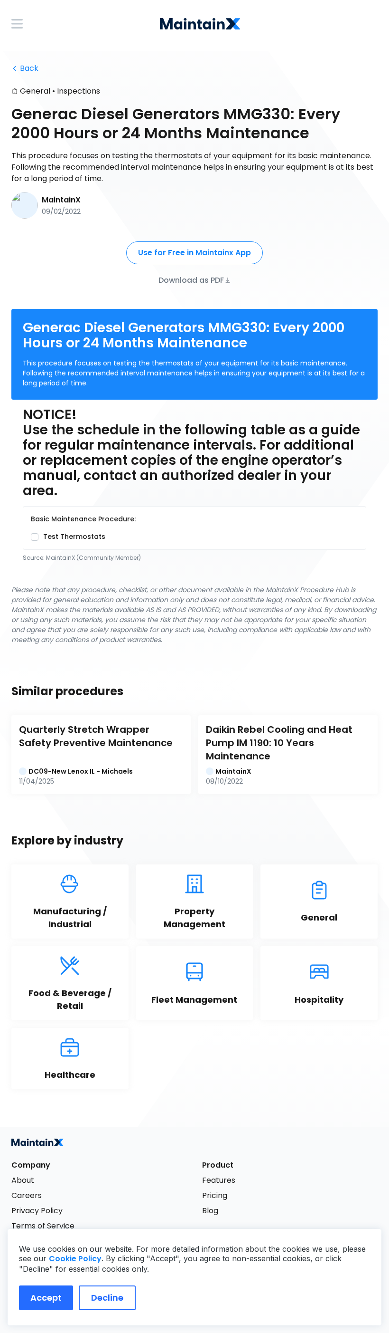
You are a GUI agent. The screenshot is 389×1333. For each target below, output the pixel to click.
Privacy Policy (37, 1210)
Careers (26, 1195)
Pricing (214, 1195)
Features (218, 1180)
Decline (107, 1298)
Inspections (78, 91)
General (35, 91)
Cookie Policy (75, 1258)
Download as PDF (191, 280)
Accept (46, 1298)
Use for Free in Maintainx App (194, 252)
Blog (210, 1210)
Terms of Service (42, 1225)
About (22, 1180)
